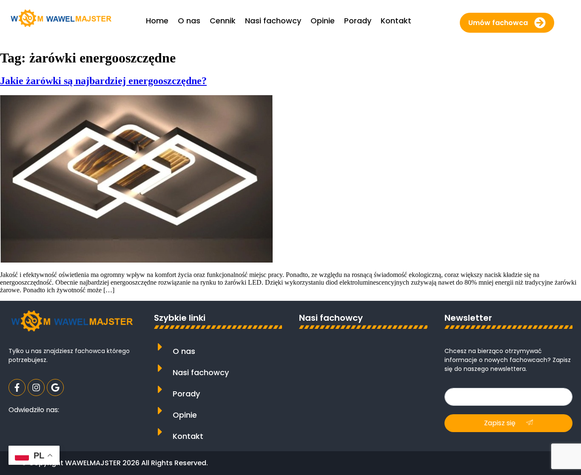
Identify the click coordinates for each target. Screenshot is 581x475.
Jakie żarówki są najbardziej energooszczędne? (103, 80)
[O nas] (160, 347)
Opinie (185, 415)
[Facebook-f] (17, 387)
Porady (186, 393)
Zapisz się (500, 423)
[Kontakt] (160, 432)
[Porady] (160, 389)
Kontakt (188, 436)
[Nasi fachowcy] (160, 368)
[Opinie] (160, 410)
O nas (184, 351)
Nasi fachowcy (201, 372)
